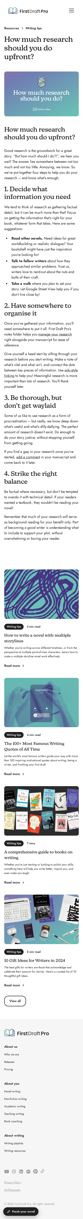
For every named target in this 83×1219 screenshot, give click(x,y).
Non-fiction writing (15, 1099)
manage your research (55, 334)
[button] (71, 10)
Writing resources (15, 1151)
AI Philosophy (12, 1190)
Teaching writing (14, 1114)
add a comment (28, 457)
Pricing (8, 1069)
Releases (9, 1062)
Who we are (11, 1054)
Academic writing (14, 1106)
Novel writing (12, 1091)
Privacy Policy (12, 1182)
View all (15, 1001)
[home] (28, 10)
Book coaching (13, 1121)
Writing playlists (13, 1143)
